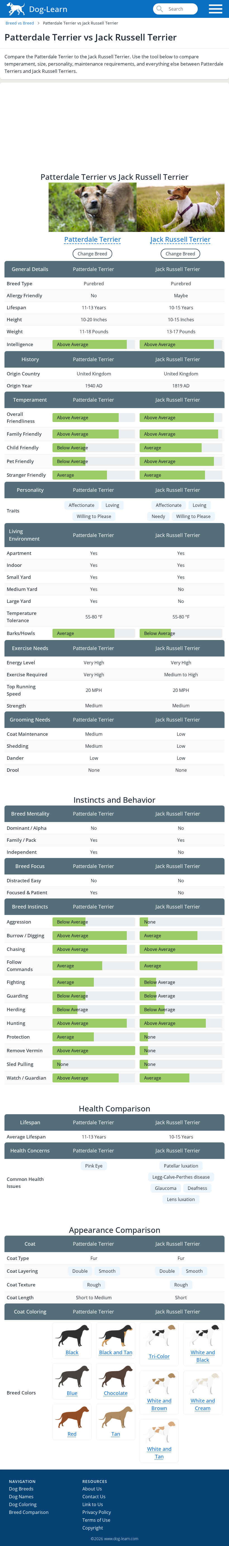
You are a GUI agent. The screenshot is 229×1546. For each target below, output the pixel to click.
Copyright (92, 1528)
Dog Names (21, 1497)
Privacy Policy (96, 1512)
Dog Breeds (21, 1489)
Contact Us (94, 1497)
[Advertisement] (114, 129)
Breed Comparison (29, 1512)
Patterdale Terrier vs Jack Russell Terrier (80, 23)
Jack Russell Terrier (181, 239)
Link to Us (92, 1504)
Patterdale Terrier (92, 239)
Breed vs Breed (20, 23)
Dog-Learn (48, 9)
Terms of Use (96, 1520)
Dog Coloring (23, 1504)
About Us (92, 1489)
